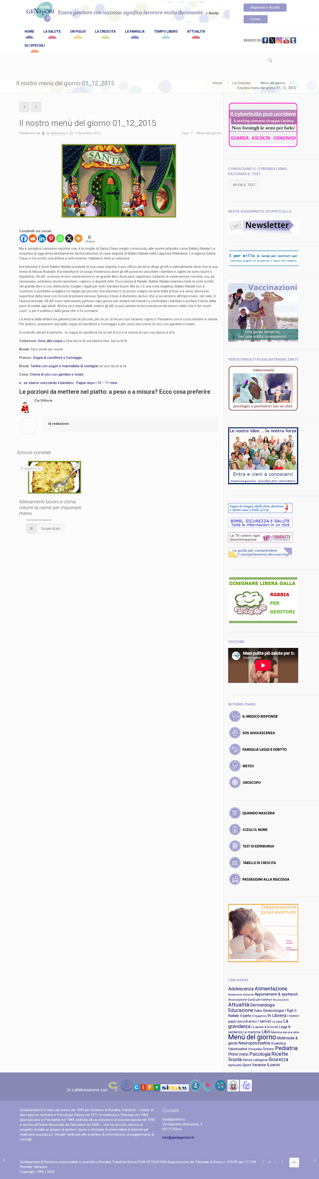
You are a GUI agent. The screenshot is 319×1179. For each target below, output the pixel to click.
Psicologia (259, 1054)
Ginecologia (273, 1010)
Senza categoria (255, 1060)
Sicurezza (278, 1059)
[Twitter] (269, 1162)
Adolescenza (241, 989)
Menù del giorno (273, 83)
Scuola (235, 1059)
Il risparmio (259, 1016)
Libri (266, 1031)
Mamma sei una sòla (285, 1032)
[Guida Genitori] (127, 12)
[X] (69, 238)
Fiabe (258, 1011)
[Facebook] (24, 238)
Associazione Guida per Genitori (250, 999)
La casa (277, 1021)
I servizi (264, 1021)
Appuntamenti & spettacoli (276, 994)
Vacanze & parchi (266, 1065)
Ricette (279, 1054)
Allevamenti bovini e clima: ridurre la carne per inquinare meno (50, 507)
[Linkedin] (42, 238)
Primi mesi (238, 1054)
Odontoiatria (237, 1049)
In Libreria (276, 1015)
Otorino (268, 1049)
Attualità (238, 1005)
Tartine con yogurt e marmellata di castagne (64, 366)
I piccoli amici (247, 1021)
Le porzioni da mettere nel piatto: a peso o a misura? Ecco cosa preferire (114, 391)
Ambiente (248, 994)
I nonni (292, 1016)
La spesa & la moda (264, 1027)
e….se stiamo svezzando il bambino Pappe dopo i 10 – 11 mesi (68, 383)
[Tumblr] (282, 1162)
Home (217, 83)
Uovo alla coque (50, 341)
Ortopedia (255, 1049)
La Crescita (241, 83)
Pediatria (286, 1048)
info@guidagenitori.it (178, 1137)
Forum (256, 19)
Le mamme (252, 1032)
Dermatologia (262, 1005)
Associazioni (281, 999)
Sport (247, 1065)
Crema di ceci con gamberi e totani (57, 374)
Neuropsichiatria (254, 1043)
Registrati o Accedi (265, 7)
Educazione (240, 1010)
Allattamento (235, 994)
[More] (78, 238)
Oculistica (278, 1043)
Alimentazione (271, 989)
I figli (289, 1010)
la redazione (56, 133)
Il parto (245, 1015)
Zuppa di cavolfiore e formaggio (58, 358)
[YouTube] (275, 1162)
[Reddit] (33, 238)
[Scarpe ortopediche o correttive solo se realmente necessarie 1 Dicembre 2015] (315, 1160)
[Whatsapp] (60, 238)
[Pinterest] (51, 238)
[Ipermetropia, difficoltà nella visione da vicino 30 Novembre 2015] (4, 1160)
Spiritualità (235, 1065)
